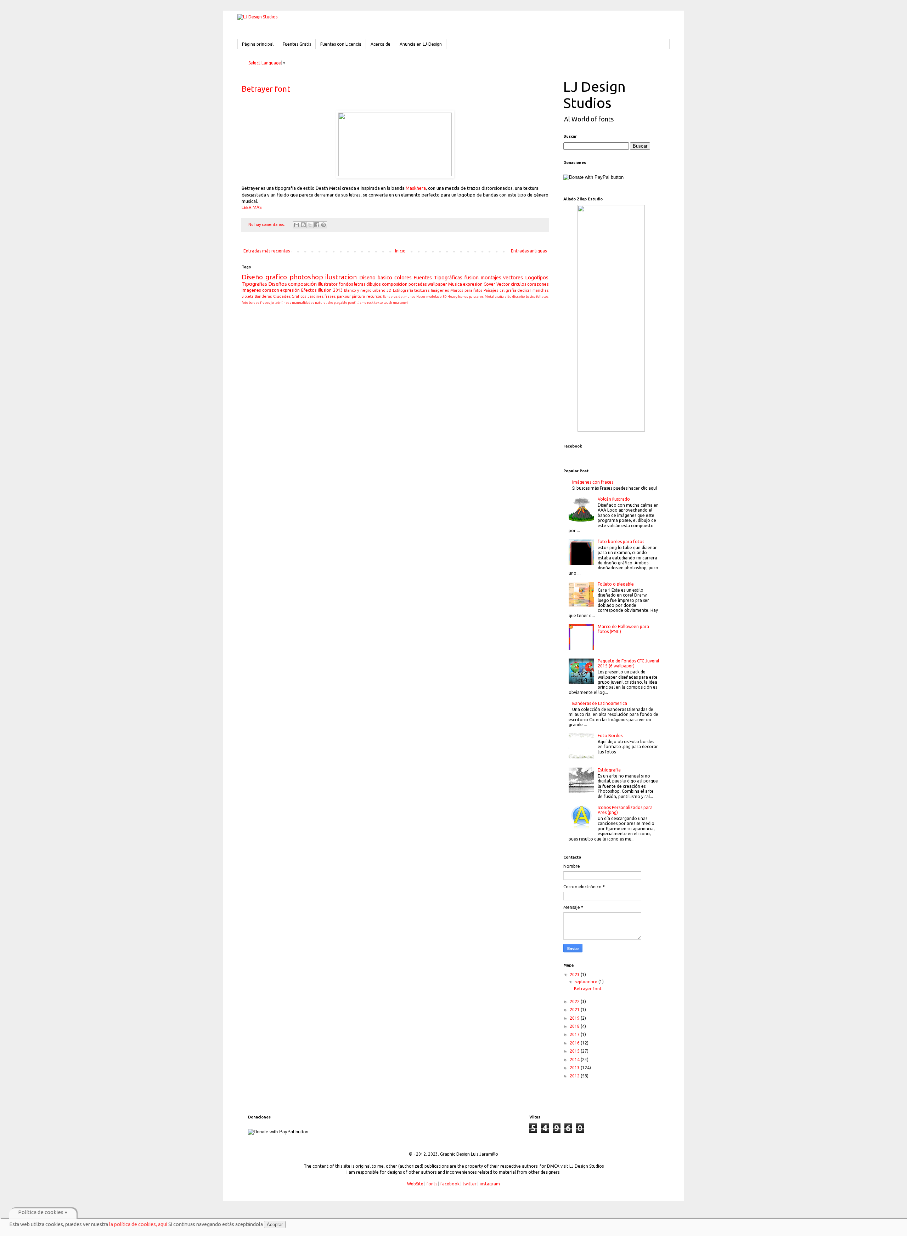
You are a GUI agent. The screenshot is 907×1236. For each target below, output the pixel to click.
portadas (418, 284)
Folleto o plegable (616, 584)
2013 (575, 1067)
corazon (270, 290)
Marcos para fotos (466, 290)
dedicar (524, 290)
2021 (575, 1009)
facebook (450, 1183)
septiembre (586, 981)
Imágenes (440, 290)
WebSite (415, 1183)
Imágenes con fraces (592, 482)
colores (403, 277)
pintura (358, 296)
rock (370, 302)
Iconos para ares (471, 296)
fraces (265, 302)
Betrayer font (266, 88)
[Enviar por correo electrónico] (296, 224)
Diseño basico (375, 277)
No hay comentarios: (267, 224)
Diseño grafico (264, 277)
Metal (489, 296)
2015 (575, 1051)
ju (272, 302)
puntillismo (357, 302)
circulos (518, 284)
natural (321, 302)
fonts (432, 1183)
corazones (537, 284)
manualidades (303, 302)
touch (387, 302)
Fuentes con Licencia (340, 44)
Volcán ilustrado (614, 499)
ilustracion (341, 277)
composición (302, 284)
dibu (508, 296)
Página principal (258, 44)
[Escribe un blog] (303, 224)
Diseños (277, 284)
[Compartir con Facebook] (316, 224)
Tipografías (254, 284)
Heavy (452, 296)
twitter (470, 1183)
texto (378, 302)
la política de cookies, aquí (138, 1224)
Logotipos (536, 277)
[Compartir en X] (310, 224)
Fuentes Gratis (297, 44)
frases (330, 296)
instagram (490, 1183)
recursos (374, 296)
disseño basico (523, 296)
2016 (575, 1043)
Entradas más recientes (266, 251)
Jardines (315, 296)
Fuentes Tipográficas (437, 277)
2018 (575, 1026)
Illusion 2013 (330, 290)
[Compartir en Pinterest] (323, 224)
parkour (344, 296)
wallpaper (437, 284)
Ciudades (282, 296)
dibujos (373, 284)
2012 (575, 1075)
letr (278, 302)
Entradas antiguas (529, 251)
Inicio (400, 251)
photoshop (306, 277)
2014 (575, 1059)
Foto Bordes (610, 735)
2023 (575, 974)
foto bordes (250, 302)
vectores (513, 277)
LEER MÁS (251, 207)
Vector (503, 284)
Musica (455, 284)
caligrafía (508, 290)
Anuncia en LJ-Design (421, 44)
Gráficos (299, 296)
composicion (394, 284)
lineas (286, 302)
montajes (491, 277)
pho (330, 302)
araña (499, 296)
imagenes (251, 290)
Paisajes (491, 290)
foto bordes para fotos (621, 541)
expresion (473, 284)
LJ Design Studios (594, 95)
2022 (575, 1001)
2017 (575, 1034)
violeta (248, 296)
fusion (471, 277)
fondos (346, 284)
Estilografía (609, 770)
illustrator (328, 284)
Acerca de (380, 44)
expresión (290, 290)
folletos (542, 296)
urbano (378, 290)
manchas (540, 290)
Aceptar (275, 1224)
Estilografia (403, 290)
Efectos (308, 290)
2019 (575, 1018)
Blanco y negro (357, 290)
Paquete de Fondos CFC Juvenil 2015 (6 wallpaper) (628, 663)
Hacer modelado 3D (431, 296)
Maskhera (416, 188)
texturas (421, 290)
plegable (340, 302)
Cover (489, 284)
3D (389, 290)
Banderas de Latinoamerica (599, 703)
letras (359, 284)
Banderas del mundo (399, 296)
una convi (400, 302)
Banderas (263, 296)
